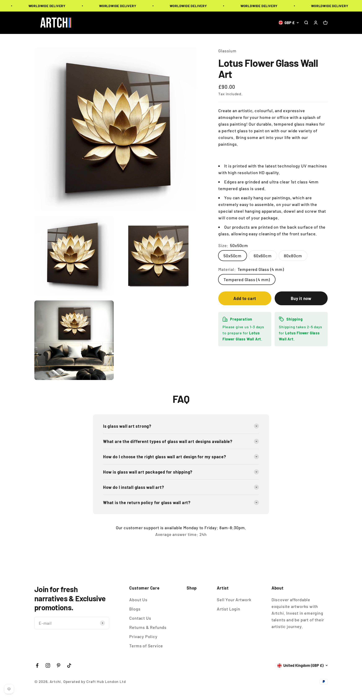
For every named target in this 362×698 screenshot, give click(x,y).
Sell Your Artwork (234, 599)
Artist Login (228, 608)
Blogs (134, 608)
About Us (138, 599)
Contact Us (140, 618)
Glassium (227, 50)
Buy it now (301, 298)
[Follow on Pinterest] (58, 665)
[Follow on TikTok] (69, 665)
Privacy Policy (143, 636)
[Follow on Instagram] (48, 665)
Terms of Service (146, 645)
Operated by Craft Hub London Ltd (94, 681)
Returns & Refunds (148, 627)
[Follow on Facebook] (37, 665)
